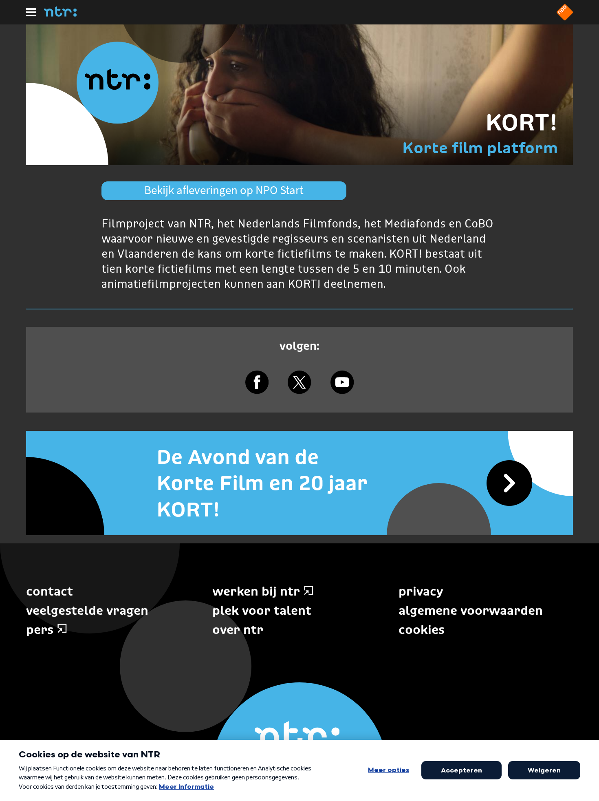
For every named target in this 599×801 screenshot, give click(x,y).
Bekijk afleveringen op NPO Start (224, 190)
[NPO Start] (565, 18)
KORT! (521, 122)
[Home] (60, 14)
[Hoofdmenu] (31, 12)
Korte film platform (480, 148)
